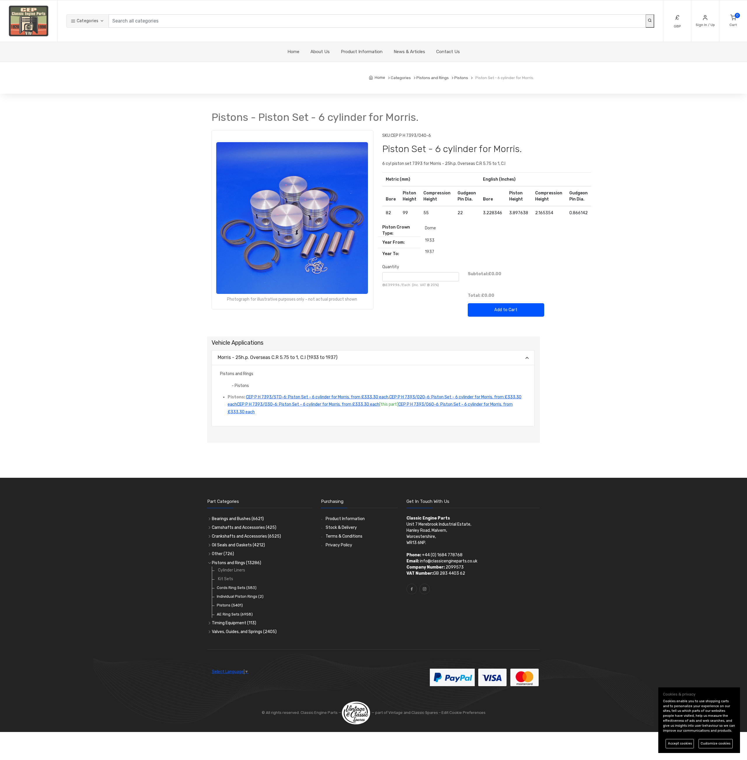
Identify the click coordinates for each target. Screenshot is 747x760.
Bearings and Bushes (238, 518)
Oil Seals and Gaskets (238, 545)
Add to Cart (505, 309)
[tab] (373, 358)
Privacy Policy (339, 545)
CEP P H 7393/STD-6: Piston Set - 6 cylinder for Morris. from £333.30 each (317, 397)
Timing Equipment (234, 622)
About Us (320, 51)
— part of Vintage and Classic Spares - (406, 712)
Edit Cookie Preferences (463, 712)
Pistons (230, 605)
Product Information (362, 51)
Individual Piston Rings (240, 596)
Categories (87, 20)
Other (223, 553)
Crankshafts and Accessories (246, 536)
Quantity (390, 266)
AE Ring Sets (235, 614)
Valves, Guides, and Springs (244, 631)
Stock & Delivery (341, 527)
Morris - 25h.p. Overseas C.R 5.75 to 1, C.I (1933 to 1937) (277, 357)
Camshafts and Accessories (244, 527)
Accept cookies (680, 743)
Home (293, 51)
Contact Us (448, 51)
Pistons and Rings (236, 562)
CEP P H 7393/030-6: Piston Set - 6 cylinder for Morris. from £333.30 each (308, 404)
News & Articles (409, 51)
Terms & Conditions (344, 536)
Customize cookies (715, 743)
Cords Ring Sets (236, 587)
